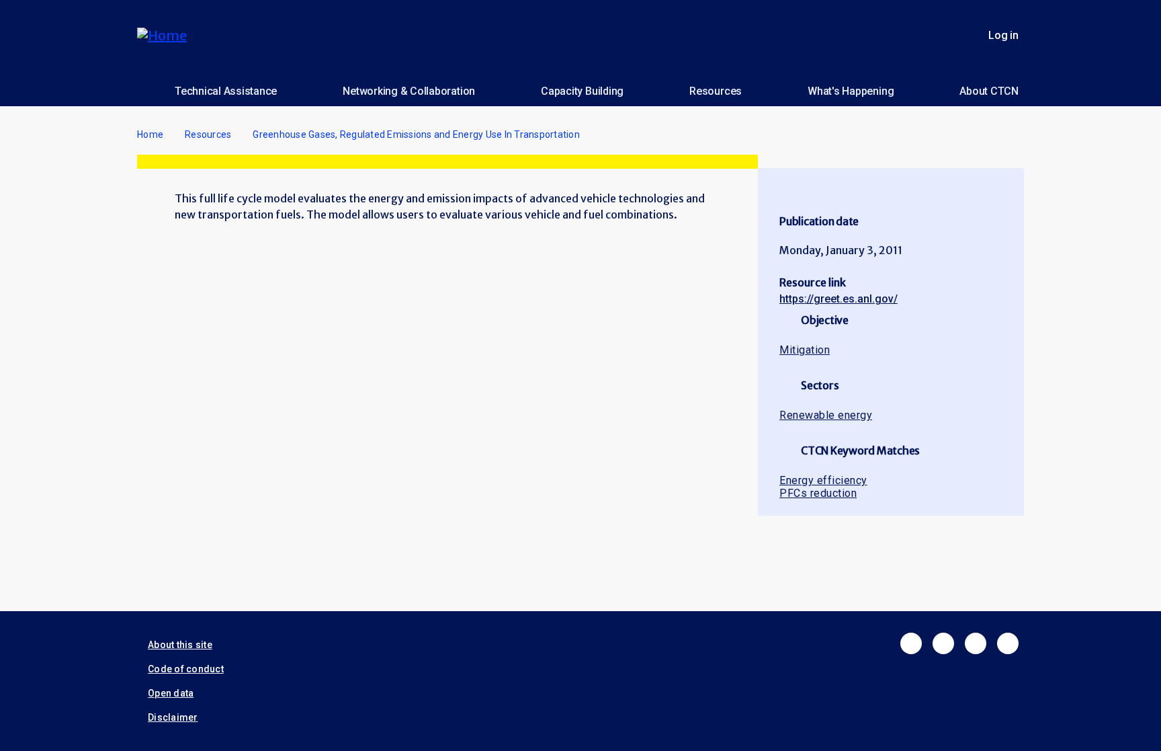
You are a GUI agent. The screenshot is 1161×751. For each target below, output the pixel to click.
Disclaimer (173, 717)
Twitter (943, 643)
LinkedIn (975, 643)
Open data (171, 693)
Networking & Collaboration (409, 91)
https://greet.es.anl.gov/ (838, 298)
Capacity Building (582, 91)
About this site (180, 644)
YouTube (1008, 643)
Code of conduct (186, 669)
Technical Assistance (226, 91)
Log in (1003, 35)
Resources (715, 91)
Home (150, 134)
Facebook (911, 643)
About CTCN (989, 91)
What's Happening (851, 91)
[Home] (167, 35)
